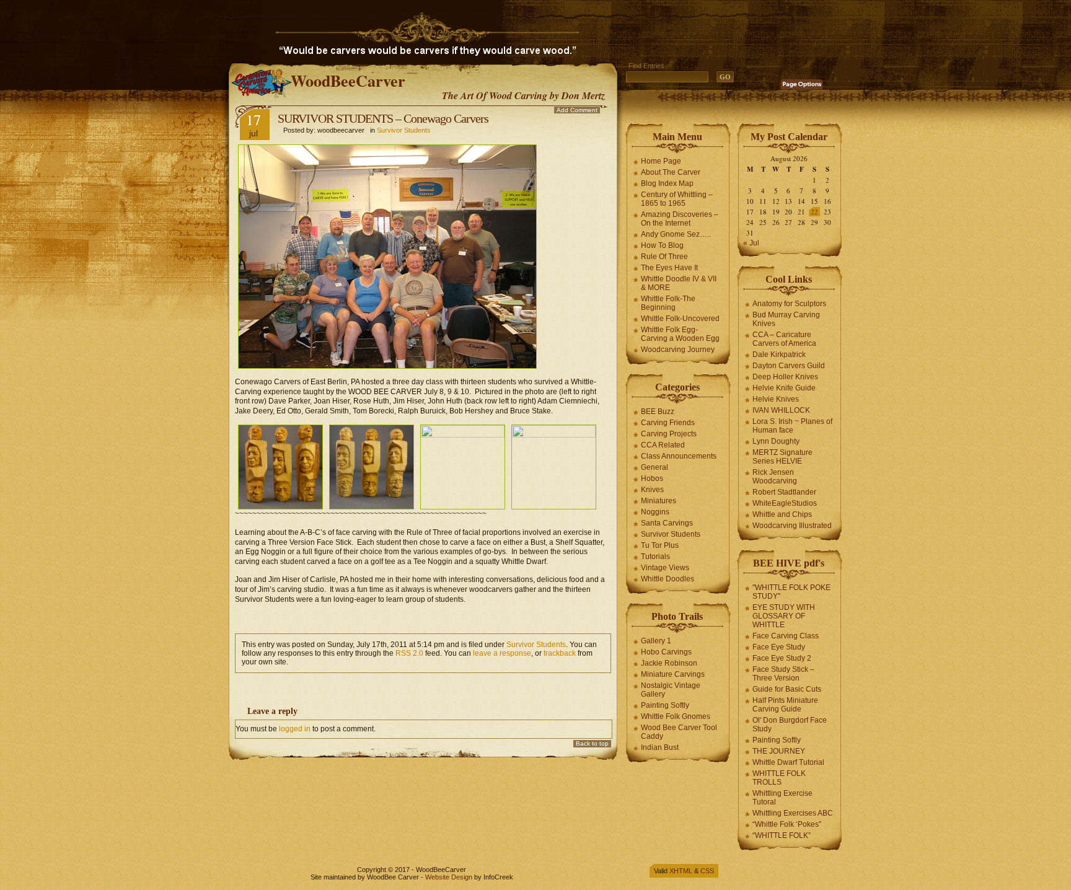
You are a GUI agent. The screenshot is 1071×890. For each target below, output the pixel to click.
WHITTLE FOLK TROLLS (779, 777)
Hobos (652, 478)
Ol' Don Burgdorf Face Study (789, 724)
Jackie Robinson (669, 663)
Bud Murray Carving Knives (786, 319)
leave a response (502, 653)
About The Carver (670, 172)
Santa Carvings (667, 523)
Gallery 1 (656, 641)
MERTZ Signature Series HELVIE (782, 456)
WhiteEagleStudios (784, 503)
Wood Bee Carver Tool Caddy (679, 732)
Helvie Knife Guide (784, 388)
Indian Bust (660, 747)
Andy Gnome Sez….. (676, 234)
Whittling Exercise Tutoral (782, 797)
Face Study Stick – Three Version (783, 673)
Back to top (592, 743)
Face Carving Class (785, 636)
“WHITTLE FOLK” (781, 835)
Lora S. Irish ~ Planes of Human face (792, 425)
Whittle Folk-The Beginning (668, 303)
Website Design (448, 877)
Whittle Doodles (667, 579)
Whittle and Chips (782, 514)
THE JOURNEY (778, 751)
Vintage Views (665, 567)
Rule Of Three (664, 256)
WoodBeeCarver (348, 80)
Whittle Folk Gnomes (675, 716)
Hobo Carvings (666, 652)
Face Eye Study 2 (781, 658)
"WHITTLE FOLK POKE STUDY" (791, 592)
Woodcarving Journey (678, 349)
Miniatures (658, 500)
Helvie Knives (775, 399)
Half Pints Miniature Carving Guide (785, 704)
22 (814, 211)
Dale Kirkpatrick (779, 354)
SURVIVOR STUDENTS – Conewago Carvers (383, 118)
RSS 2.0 (409, 653)
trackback (560, 653)
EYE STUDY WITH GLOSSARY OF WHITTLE (783, 616)
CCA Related (663, 445)
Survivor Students (404, 130)
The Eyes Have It (669, 267)
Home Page (661, 161)
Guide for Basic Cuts (786, 689)
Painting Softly (665, 705)
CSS (707, 871)
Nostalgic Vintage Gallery (670, 689)
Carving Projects (669, 434)
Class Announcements (678, 456)
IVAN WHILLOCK (781, 410)
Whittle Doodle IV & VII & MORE (678, 283)
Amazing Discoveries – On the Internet (679, 218)
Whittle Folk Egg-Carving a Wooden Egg (680, 334)
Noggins (655, 512)
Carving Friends (668, 422)
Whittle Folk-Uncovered (680, 318)
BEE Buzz (657, 411)
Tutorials (655, 556)
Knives (652, 489)
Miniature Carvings (673, 674)
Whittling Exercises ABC (792, 813)
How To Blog (662, 245)
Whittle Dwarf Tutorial (788, 762)
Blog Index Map (667, 183)
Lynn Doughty (776, 441)
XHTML (680, 871)
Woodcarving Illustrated (792, 525)
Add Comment (577, 110)
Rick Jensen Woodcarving (774, 476)
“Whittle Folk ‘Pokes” (786, 824)
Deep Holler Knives (785, 376)
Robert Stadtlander (784, 492)
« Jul (751, 243)
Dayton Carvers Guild (788, 365)
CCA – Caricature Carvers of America (784, 339)
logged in (295, 729)
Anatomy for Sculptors (789, 303)
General (654, 467)
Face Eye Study (778, 647)
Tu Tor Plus (660, 545)
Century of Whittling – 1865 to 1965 (677, 199)
